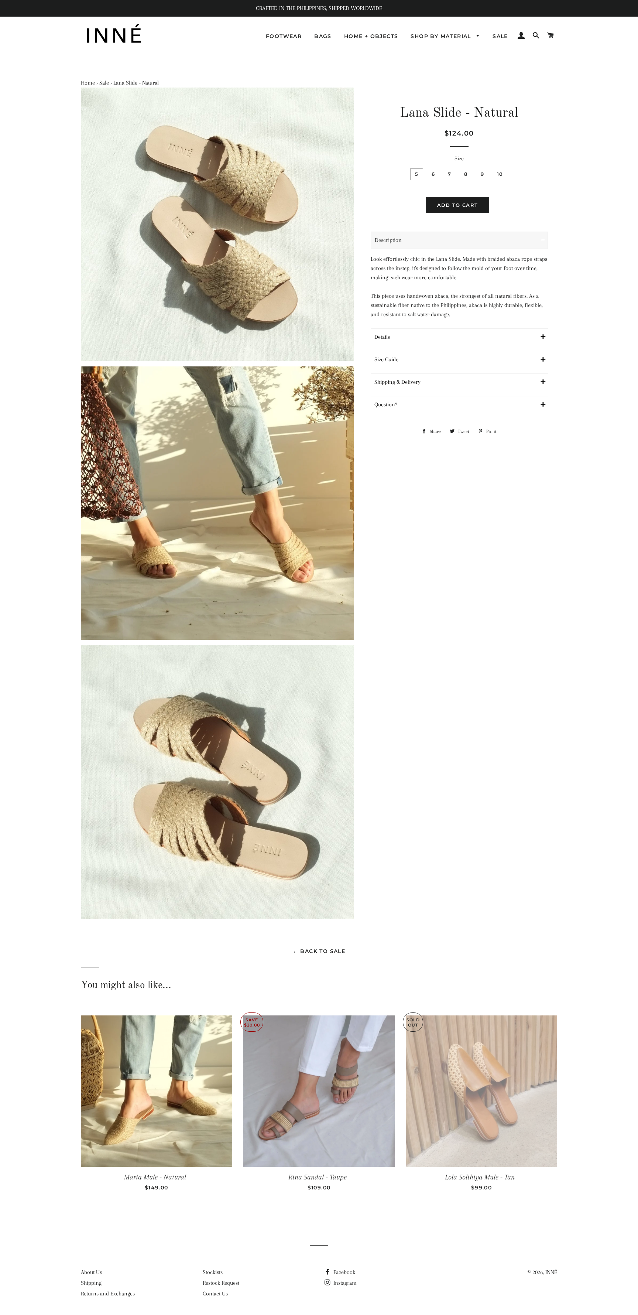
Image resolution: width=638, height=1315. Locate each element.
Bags (323, 36)
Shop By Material (442, 36)
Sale (500, 36)
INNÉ (551, 1272)
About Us (91, 1272)
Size (459, 158)
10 (500, 174)
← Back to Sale (319, 951)
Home (88, 82)
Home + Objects (371, 36)
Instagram (344, 1283)
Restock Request (221, 1283)
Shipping (91, 1283)
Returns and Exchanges (108, 1293)
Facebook (343, 1272)
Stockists (213, 1272)
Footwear (284, 36)
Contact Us (215, 1293)
